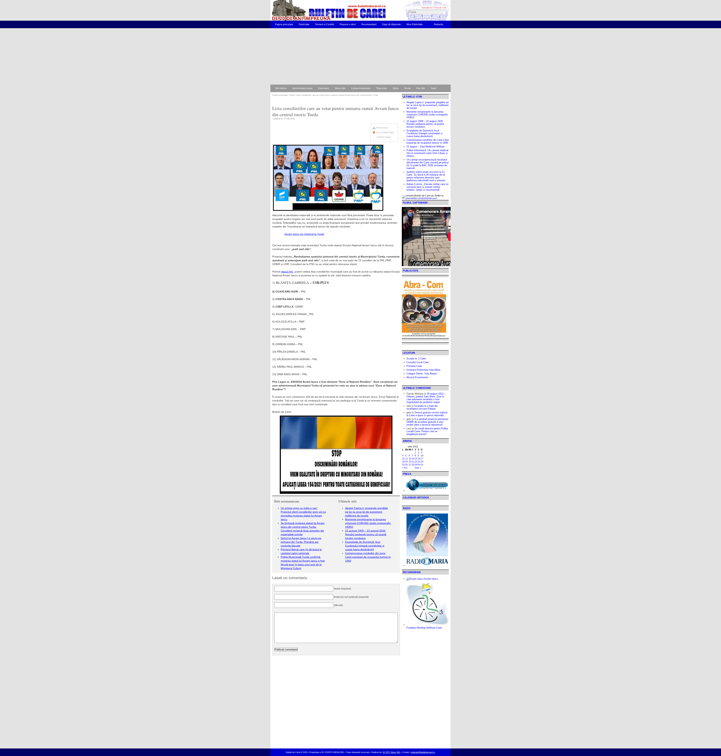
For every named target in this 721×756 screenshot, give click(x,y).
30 (419, 464)
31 (422, 464)
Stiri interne (281, 88)
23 (419, 461)
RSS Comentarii (385, 132)
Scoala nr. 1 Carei (416, 358)
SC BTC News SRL (391, 752)
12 (406, 458)
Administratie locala (302, 88)
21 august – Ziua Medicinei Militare (425, 146)
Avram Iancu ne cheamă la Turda (304, 234)
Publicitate (304, 24)
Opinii (396, 88)
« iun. (405, 467)
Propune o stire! (348, 24)
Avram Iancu (430, 578)
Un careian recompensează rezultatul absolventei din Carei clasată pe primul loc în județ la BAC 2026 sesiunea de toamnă (428, 164)
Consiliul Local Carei (418, 362)
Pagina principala (284, 24)
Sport (433, 88)
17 (422, 458)
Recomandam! (368, 24)
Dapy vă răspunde (391, 24)
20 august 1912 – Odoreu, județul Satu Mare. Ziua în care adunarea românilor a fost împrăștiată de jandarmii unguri (426, 398)
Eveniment (323, 88)
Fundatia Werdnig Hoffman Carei (424, 627)
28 (413, 464)
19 (406, 461)
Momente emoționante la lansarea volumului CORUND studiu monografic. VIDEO (368, 523)
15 (416, 458)
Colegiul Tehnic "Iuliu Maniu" (422, 373)
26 (406, 464)
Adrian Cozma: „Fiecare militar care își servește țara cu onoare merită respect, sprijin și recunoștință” (427, 187)
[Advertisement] (360, 56)
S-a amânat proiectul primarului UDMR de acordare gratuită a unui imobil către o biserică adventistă (427, 422)
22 (416, 461)
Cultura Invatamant (360, 88)
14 (413, 458)
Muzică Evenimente (417, 377)
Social (407, 88)
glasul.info (287, 271)
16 (419, 458)
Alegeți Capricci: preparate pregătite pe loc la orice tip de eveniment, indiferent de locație (366, 512)
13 (410, 458)
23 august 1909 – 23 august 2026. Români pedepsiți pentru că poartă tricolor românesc (365, 534)
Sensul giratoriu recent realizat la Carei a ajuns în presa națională (427, 414)
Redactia (438, 24)
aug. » (418, 467)
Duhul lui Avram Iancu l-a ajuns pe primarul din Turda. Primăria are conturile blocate (301, 542)
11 (403, 458)
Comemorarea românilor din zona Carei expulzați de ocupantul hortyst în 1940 (368, 557)
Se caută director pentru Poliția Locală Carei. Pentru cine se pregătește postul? (427, 431)
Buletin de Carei (318, 10)
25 (403, 464)
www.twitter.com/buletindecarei (421, 198)
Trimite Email (383, 137)
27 (410, 464)
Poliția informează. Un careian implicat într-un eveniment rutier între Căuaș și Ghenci (427, 153)
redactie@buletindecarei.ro (423, 752)
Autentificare (426, 7)
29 (416, 464)
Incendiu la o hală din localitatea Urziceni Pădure (422, 407)
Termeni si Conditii (324, 24)
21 (413, 461)
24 (422, 461)
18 (403, 461)
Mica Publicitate (415, 24)
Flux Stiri (420, 88)
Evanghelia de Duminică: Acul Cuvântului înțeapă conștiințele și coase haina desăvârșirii (364, 545)
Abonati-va (439, 7)
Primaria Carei (414, 366)
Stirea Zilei (340, 88)
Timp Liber (381, 88)
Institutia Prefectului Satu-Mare (423, 369)
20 (410, 461)
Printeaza (382, 128)
